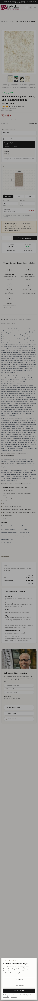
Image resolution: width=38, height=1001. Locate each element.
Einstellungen (20, 985)
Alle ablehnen (19, 979)
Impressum (14, 997)
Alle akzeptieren (19, 990)
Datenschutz (6, 997)
